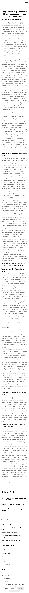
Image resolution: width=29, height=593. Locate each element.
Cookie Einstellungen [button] (14, 591)
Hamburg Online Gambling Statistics (10, 540)
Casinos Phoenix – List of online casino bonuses (13, 113)
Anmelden (4, 573)
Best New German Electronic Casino (15, 482)
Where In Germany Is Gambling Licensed (11, 535)
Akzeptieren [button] (20, 588)
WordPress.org (5, 581)
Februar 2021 (4, 556)
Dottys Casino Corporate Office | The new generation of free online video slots (14, 14)
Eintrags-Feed (5, 575)
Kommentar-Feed (5, 578)
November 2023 (5, 553)
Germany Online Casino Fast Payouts (13, 504)
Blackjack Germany (6, 537)
